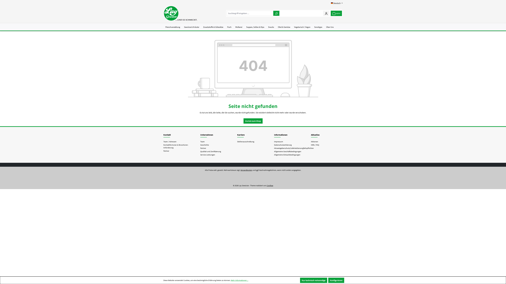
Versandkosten (246, 170)
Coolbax (270, 185)
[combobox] (250, 13)
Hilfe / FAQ (315, 145)
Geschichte (204, 145)
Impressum (278, 141)
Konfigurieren (336, 280)
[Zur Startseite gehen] (180, 13)
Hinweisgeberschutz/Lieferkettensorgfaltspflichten (294, 148)
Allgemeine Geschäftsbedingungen (287, 151)
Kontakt (167, 134)
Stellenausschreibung (245, 141)
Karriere (241, 134)
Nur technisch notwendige (313, 280)
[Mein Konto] (326, 13)
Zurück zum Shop (253, 121)
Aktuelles (315, 134)
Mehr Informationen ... (239, 280)
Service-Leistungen (207, 155)
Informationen (280, 134)
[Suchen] (276, 13)
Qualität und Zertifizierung (210, 151)
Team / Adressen (169, 141)
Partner (166, 151)
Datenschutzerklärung (283, 145)
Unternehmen (206, 134)
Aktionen (314, 141)
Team (202, 141)
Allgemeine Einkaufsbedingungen (287, 155)
